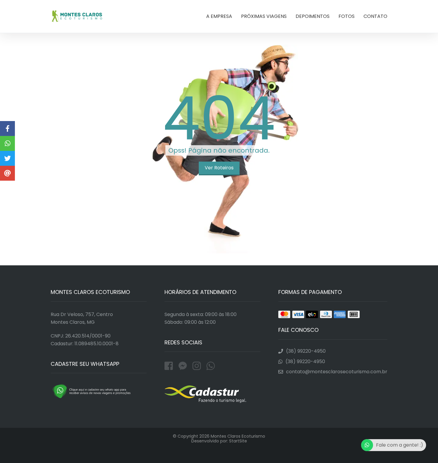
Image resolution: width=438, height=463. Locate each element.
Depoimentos (313, 16)
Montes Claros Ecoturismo (77, 16)
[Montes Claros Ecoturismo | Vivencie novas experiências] (7, 143)
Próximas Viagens (264, 16)
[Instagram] (198, 366)
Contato (375, 16)
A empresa (219, 16)
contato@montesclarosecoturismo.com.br (336, 371)
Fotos (346, 16)
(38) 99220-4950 (306, 351)
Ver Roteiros (219, 167)
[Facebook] (169, 366)
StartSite (238, 441)
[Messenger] (184, 366)
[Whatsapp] (210, 366)
